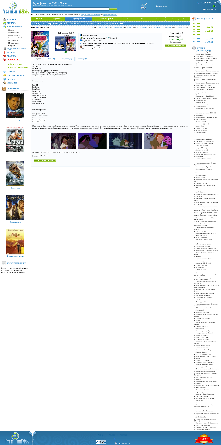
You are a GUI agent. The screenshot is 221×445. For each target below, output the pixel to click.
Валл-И (198, 299)
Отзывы (130, 19)
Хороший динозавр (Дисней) (204, 258)
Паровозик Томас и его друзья (205, 362)
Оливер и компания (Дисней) (204, 333)
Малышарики (200, 267)
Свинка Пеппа (200, 156)
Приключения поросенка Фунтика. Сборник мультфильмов (205, 405)
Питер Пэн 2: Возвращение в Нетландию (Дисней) (203, 224)
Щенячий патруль (201, 265)
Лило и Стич (199, 400)
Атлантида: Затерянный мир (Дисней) (207, 194)
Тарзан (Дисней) (201, 269)
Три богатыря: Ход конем (203, 85)
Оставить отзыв (45, 160)
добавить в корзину (175, 45)
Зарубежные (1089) (15, 38)
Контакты (12, 83)
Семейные (157, 27)
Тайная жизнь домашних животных (206, 206)
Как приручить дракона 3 (203, 429)
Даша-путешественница (203, 318)
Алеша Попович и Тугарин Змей (206, 87)
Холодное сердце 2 (201, 132)
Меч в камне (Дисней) (202, 389)
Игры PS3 (11, 52)
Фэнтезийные (181, 27)
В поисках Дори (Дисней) (204, 158)
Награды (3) (82, 59)
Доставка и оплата (16, 75)
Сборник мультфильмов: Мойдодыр (207, 202)
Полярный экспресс (202, 128)
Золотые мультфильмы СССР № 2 (206, 113)
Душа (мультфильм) (202, 150)
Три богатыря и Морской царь (205, 108)
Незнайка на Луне (201, 231)
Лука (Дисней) (200, 310)
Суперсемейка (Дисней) (203, 246)
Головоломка (199, 161)
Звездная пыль (15, 222)
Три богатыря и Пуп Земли (204, 63)
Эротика (11, 56)
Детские (91, 27)
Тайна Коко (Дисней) (202, 152)
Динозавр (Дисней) (201, 352)
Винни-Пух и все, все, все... (204, 134)
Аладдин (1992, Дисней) (203, 263)
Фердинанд (199, 392)
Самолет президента (15, 120)
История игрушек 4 (202, 326)
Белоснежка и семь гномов (204, 137)
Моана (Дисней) (201, 121)
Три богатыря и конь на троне (205, 60)
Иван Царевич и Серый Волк (204, 56)
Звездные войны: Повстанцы (204, 411)
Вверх (197, 111)
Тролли (198, 320)
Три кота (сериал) (201, 100)
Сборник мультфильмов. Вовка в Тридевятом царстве (205, 234)
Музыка (129, 27)
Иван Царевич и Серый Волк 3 (205, 96)
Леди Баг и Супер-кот (202, 312)
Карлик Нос (199, 115)
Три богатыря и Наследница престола (207, 83)
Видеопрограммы (107, 19)
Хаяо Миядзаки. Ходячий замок (205, 167)
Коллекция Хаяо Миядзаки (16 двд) (206, 117)
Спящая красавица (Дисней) (204, 143)
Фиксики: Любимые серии (204, 354)
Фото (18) (51, 59)
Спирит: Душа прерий (202, 337)
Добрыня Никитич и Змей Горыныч (206, 98)
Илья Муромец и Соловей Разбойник (207, 73)
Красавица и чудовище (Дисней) (206, 154)
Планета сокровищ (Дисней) (204, 139)
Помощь (11, 79)
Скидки (159, 19)
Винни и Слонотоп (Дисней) (204, 364)
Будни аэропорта (201, 387)
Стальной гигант (201, 242)
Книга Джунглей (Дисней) (204, 377)
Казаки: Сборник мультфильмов (205, 371)
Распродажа (13, 60)
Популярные (13, 33)
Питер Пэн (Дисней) (202, 145)
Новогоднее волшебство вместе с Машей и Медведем (205, 105)
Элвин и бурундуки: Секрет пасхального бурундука (203, 68)
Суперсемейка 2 (200, 328)
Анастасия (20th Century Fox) (205, 297)
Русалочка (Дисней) (202, 130)
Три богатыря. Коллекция (203, 54)
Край (15, 154)
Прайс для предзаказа (17, 67)
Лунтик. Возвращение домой (204, 65)
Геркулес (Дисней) (201, 148)
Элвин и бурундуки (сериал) (204, 91)
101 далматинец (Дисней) (203, 308)
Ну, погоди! (199, 204)
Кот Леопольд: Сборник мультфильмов (207, 385)
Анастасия (199, 196)
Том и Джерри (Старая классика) (206, 221)
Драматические (104, 27)
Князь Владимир (201, 102)
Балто (197, 190)
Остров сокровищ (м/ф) (203, 331)
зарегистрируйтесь (110, 15)
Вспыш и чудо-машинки (203, 261)
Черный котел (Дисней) (203, 335)
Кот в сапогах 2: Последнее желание (207, 250)
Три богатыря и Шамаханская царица (207, 71)
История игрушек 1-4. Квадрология (207, 423)
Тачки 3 (198, 173)
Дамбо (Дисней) (201, 417)
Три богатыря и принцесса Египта (206, 58)
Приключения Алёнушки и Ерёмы (206, 248)
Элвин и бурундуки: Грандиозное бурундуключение (205, 80)
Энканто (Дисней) (201, 367)
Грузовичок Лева (201, 272)
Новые (11, 30)
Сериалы (56, 19)
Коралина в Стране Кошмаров (205, 394)
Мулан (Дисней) (201, 302)
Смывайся (199, 409)
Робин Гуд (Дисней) (202, 237)
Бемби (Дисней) (200, 192)
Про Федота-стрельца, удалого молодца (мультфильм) (204, 278)
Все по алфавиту (14, 35)
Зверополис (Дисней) (202, 124)
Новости (144, 19)
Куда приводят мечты (15, 256)
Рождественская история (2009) (205, 185)
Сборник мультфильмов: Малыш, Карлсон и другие (205, 274)
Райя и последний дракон (203, 244)
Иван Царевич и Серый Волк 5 (205, 89)
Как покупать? (178, 19)
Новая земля (15, 188)
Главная (100, 435)
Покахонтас (199, 403)
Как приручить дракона (203, 295)
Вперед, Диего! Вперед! (203, 345)
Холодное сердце (201, 175)
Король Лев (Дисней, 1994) (204, 239)
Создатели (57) (66, 59)
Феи (197, 187)
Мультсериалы (13, 43)
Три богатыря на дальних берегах (206, 94)
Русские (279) (13, 40)
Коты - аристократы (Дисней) (205, 293)
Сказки (168, 27)
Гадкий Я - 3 (199, 379)
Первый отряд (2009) (202, 360)
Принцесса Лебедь (201, 183)
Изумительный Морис (202, 339)
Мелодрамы (118, 27)
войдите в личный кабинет (90, 15)
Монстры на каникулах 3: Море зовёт (207, 369)
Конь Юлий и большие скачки (205, 398)
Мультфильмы (79, 19)
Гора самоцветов (201, 119)
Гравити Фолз (200, 126)
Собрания (11, 45)
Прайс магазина (14, 64)
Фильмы (39, 19)
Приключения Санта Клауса (204, 350)
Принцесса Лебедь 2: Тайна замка (206, 427)
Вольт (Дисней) (200, 177)
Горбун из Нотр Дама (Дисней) (205, 141)
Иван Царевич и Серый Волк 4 (205, 52)
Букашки (198, 256)
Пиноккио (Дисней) (202, 396)
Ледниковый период (202, 347)
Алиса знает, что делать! (203, 425)
